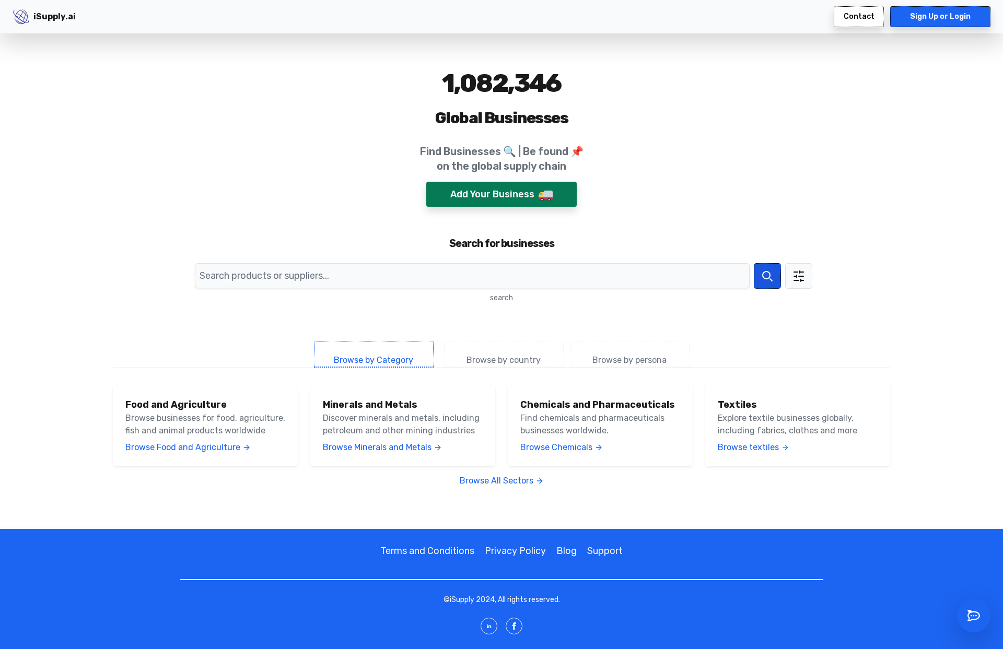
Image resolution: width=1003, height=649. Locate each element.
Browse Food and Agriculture (182, 447)
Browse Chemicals (556, 447)
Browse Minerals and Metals (377, 447)
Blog (566, 551)
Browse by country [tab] (503, 360)
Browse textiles (748, 447)
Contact (859, 16)
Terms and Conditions (427, 551)
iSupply (462, 599)
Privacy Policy (515, 551)
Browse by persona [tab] (629, 360)
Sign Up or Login (940, 16)
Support (605, 551)
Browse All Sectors (496, 481)
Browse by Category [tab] (373, 360)
